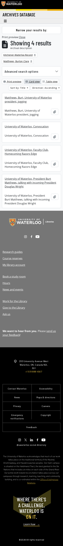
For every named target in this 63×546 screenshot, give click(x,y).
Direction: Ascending (45, 87)
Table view (51, 81)
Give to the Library (14, 307)
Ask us (6, 314)
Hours (6, 283)
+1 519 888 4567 (34, 371)
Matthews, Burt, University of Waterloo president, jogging (28, 99)
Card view (34, 81)
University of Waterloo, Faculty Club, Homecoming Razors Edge (27, 152)
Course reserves (12, 258)
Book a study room (14, 276)
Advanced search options (21, 71)
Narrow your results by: (31, 30)
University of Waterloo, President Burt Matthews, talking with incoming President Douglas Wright (30, 182)
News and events (13, 289)
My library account (14, 265)
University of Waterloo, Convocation (27, 126)
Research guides (13, 252)
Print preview (13, 81)
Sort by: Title (18, 87)
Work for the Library (15, 301)
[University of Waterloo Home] (11, 4)
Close (22, 37)
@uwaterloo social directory (31, 444)
